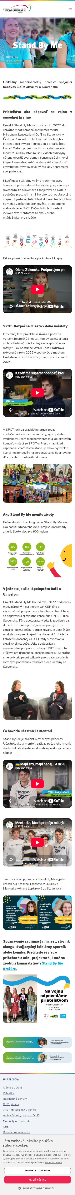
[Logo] (17, 8)
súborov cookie (53, 1162)
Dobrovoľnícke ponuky (16, 1132)
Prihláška (8, 1093)
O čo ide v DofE (12, 1087)
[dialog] (37, 1165)
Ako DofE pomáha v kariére (20, 1110)
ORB (6, 1126)
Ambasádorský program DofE (21, 1115)
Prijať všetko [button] (37, 1179)
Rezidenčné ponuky (15, 1099)
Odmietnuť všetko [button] (37, 1170)
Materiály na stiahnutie (17, 1121)
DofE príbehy (11, 1104)
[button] (37, 1188)
